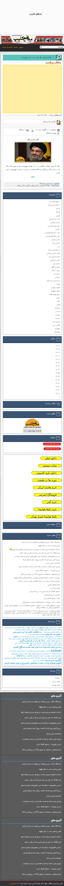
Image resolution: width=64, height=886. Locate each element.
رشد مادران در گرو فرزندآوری (32, 641)
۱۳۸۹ (57, 393)
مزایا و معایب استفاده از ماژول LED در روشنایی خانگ (41, 750)
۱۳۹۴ (57, 376)
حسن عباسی (55, 240)
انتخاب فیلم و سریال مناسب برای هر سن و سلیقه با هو (41, 712)
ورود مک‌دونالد (38, 658)
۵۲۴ (58, 208)
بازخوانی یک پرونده (33, 630)
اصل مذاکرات (34, 628)
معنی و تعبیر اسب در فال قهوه (49, 546)
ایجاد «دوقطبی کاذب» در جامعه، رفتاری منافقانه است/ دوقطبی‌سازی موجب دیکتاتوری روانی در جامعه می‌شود (32, 607)
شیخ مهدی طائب (54, 294)
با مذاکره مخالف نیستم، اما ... (51, 632)
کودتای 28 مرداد (38, 661)
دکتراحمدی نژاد (54, 257)
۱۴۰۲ (57, 352)
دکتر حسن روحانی (53, 253)
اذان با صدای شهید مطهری (53, 628)
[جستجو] (59, 58)
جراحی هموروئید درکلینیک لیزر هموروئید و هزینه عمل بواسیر (37, 556)
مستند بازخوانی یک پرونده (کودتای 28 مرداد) (35, 651)
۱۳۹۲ (57, 383)
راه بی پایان (35, 186)
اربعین (41, 628)
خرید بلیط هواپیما (47, 509)
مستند (57, 318)
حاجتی (58, 229)
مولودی (57, 329)
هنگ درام (56, 682)
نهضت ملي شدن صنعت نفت (52, 658)
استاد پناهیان (55, 223)
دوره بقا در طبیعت (47, 480)
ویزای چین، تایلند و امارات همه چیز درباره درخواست (42, 739)
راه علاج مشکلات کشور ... (53, 641)
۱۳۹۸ (57, 366)
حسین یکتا (56, 243)
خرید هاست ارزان (47, 487)
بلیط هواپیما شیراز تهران (44, 516)
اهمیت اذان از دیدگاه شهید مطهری (50, 630)
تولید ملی (33, 632)
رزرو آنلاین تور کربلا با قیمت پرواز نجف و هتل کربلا (41, 560)
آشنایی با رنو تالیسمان (52, 595)
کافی (58, 305)
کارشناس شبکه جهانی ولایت (25, 658)
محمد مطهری (32, 645)
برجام (40, 632)
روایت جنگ (56, 270)
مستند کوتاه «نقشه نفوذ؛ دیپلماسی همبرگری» (25, 654)
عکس (58, 298)
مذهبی (57, 315)
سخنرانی (57, 274)
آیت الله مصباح (54, 219)
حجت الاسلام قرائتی (52, 236)
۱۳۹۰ (57, 390)
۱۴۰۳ (57, 349)
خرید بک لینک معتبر (52, 449)
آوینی (58, 216)
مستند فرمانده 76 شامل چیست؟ (50, 654)
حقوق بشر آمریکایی (53, 634)
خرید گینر (52, 502)
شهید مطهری (55, 291)
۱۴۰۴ (57, 346)
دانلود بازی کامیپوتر (46, 472)
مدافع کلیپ (19, 647)
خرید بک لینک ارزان (52, 444)
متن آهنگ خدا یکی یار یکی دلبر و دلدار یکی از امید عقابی (39, 553)
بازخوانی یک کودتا (21, 630)
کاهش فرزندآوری (10, 658)
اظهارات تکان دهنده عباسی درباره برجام (17, 628)
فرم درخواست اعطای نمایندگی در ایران (48, 645)
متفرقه (57, 308)
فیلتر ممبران (55, 588)
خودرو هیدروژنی (54, 585)
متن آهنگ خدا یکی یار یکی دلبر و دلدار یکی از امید (42, 718)
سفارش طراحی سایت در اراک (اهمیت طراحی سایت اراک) (39, 581)
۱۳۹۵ (57, 373)
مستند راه (56, 322)
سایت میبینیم (50, 465)
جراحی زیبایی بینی (20, 632)
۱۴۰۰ (57, 359)
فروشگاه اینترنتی (48, 494)
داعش (16, 637)
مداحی (57, 312)
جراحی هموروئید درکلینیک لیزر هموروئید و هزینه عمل (41, 723)
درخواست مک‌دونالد (38, 639)
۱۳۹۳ (57, 380)
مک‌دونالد (36, 656)
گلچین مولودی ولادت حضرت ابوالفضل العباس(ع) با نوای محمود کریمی (32, 663)
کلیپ (58, 660)
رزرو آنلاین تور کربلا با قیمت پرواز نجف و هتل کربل (42, 728)
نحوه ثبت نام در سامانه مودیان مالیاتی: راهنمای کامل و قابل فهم (37, 578)
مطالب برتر (56, 325)
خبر (58, 247)
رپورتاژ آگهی (55, 267)
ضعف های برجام (20, 643)
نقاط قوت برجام (28, 656)
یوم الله (57, 332)
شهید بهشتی (55, 288)
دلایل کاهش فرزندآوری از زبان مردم (20, 639)
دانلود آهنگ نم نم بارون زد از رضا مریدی (45, 592)
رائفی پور (56, 264)
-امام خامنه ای (55, 202)
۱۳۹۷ (57, 370)
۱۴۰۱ (57, 356)
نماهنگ (19, 656)
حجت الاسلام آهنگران (52, 233)
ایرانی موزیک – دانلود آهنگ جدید (47, 571)
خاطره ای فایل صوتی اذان (37, 634)
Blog (58, 212)
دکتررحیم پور (55, 260)
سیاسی (57, 277)
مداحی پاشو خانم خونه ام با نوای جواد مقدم (43, 647)
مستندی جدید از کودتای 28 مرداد (50, 656)
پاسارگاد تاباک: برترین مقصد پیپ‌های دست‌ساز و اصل (40, 542)
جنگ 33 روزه (45, 186)
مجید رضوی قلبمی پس (52, 598)
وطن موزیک (56, 685)
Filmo (57, 678)
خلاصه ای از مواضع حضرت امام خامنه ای (48, 637)
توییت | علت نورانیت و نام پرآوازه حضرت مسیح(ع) (41, 602)
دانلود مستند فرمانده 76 (53, 639)
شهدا (58, 284)
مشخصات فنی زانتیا (53, 563)
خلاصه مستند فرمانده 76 (27, 637)
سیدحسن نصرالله (46, 184)
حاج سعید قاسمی (54, 226)
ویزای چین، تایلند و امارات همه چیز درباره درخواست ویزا (39, 567)
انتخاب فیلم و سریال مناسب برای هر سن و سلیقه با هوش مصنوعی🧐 (35, 550)
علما (58, 301)
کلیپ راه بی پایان (49, 122)
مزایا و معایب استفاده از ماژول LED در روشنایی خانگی (40, 574)
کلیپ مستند (49, 661)
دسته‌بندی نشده (54, 250)
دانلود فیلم (51, 458)
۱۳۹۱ (57, 387)
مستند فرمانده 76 (15, 651)
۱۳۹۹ (57, 363)
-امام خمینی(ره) (54, 205)
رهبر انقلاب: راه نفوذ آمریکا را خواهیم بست (47, 643)
